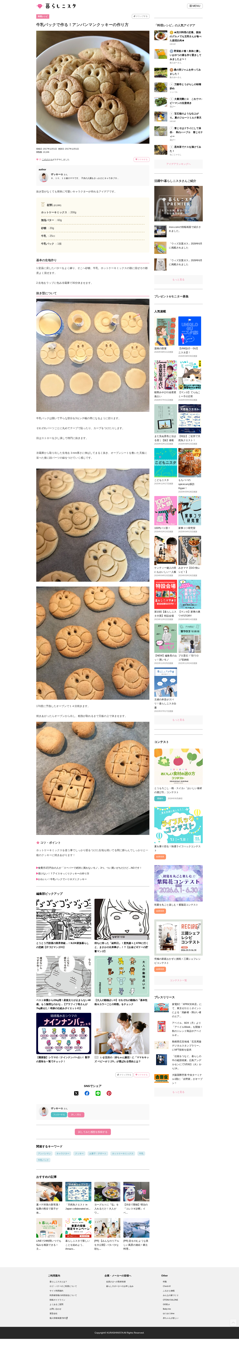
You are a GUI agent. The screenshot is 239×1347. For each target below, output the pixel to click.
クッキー (79, 1153)
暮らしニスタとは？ (58, 1282)
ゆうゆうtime (168, 1313)
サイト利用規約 (56, 1291)
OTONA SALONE (170, 1300)
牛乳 (141, 1153)
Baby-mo (167, 1309)
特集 (165, 1282)
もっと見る (178, 279)
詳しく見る (76, 1114)
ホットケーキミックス (122, 1153)
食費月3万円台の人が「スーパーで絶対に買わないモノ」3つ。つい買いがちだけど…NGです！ (90, 867)
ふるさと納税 (169, 1291)
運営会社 (53, 1313)
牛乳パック (43, 1160)
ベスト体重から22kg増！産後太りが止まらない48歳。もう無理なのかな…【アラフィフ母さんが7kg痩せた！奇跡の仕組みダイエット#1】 (63, 1004)
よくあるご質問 (56, 1304)
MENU (196, 6)
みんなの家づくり (171, 1295)
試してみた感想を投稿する (92, 1132)
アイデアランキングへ (178, 164)
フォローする (59, 1114)
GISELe (166, 1304)
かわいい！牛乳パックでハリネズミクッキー (62, 879)
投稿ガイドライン (57, 1300)
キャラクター (63, 1153)
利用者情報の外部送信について (63, 1295)
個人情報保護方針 (58, 1318)
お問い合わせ (55, 1309)
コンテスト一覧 (178, 980)
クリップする (141, 16)
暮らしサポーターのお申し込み (119, 1286)
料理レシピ (43, 16)
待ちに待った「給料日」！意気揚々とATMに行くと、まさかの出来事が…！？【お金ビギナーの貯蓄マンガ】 (121, 947)
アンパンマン (44, 1153)
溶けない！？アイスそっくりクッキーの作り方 (63, 873)
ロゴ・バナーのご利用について (63, 1286)
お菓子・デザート (97, 1153)
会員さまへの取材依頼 (116, 1282)
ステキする (142, 159)
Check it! (167, 1286)
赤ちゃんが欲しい (171, 1318)
